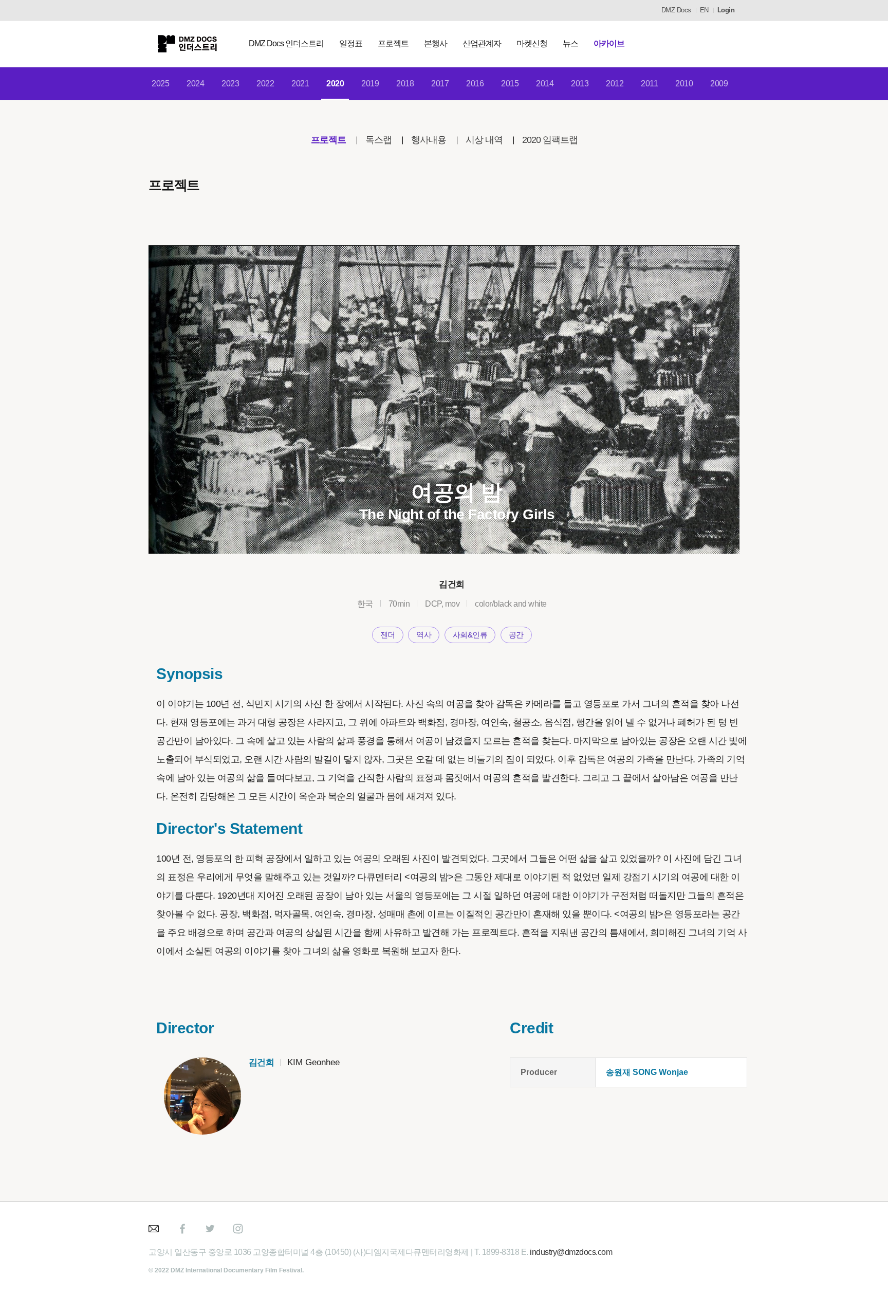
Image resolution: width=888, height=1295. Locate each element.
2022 (265, 83)
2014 (544, 83)
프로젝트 (393, 43)
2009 (719, 83)
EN (704, 10)
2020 (335, 83)
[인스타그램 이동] (238, 1229)
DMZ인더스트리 (187, 44)
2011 (649, 83)
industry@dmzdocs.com (571, 1252)
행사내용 (428, 140)
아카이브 (609, 43)
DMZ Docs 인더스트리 (286, 43)
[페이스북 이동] (182, 1229)
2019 (370, 83)
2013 (579, 83)
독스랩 (378, 140)
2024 (195, 83)
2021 (300, 83)
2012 (614, 83)
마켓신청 (531, 43)
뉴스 (570, 43)
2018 (405, 83)
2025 (160, 83)
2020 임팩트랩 (550, 140)
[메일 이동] (155, 1229)
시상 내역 (484, 140)
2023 (230, 83)
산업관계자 (481, 43)
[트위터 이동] (210, 1229)
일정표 (350, 43)
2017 (440, 83)
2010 (684, 83)
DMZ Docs (676, 10)
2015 (510, 83)
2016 (475, 83)
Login (726, 10)
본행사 (435, 43)
